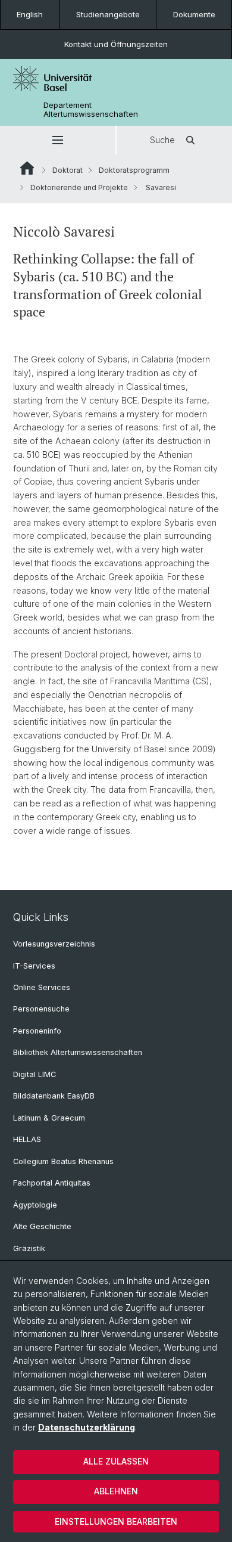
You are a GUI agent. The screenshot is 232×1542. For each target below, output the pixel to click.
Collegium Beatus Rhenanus (63, 1161)
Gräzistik (29, 1248)
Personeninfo (37, 1030)
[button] (57, 140)
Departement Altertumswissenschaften (90, 110)
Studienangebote (108, 14)
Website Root (27, 168)
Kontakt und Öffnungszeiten (116, 44)
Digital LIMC (34, 1074)
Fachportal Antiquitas (51, 1182)
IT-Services (34, 965)
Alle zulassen (116, 1461)
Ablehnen (116, 1491)
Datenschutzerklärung (86, 1427)
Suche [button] (162, 140)
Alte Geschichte (42, 1226)
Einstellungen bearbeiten (116, 1521)
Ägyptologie (35, 1204)
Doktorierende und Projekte (79, 187)
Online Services (41, 987)
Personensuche (41, 1008)
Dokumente (194, 14)
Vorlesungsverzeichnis (54, 943)
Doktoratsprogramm (134, 170)
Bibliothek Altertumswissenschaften (77, 1052)
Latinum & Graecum (49, 1117)
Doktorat (67, 170)
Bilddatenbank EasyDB (54, 1095)
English (30, 14)
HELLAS (27, 1139)
